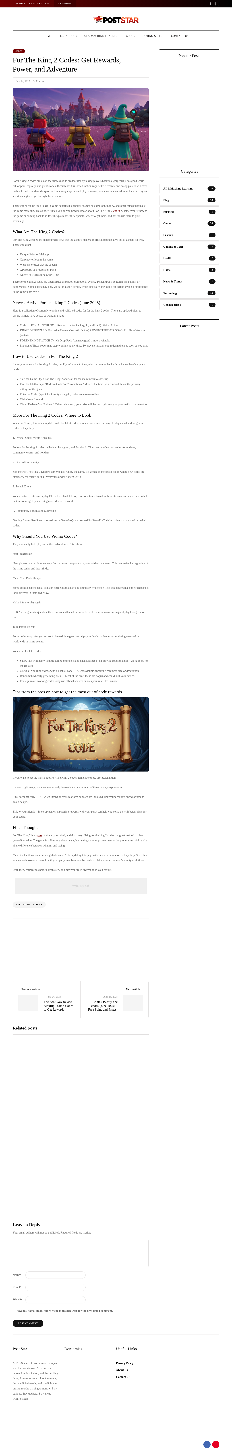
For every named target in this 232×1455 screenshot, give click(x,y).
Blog (168, 470)
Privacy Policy (125, 1363)
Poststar (40, 81)
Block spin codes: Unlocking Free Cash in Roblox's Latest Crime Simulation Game (111, 1131)
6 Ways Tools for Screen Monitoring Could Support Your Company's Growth (204, 120)
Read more (89, 1103)
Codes (130, 36)
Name (17, 1274)
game (39, 835)
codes (116, 210)
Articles (42, 951)
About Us (122, 1369)
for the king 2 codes (29, 904)
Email (17, 1287)
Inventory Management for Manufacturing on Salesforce (188, 410)
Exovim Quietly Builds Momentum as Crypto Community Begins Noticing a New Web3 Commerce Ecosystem (188, 498)
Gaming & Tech (153, 36)
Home (48, 36)
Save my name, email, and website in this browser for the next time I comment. (65, 1310)
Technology (67, 36)
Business (171, 389)
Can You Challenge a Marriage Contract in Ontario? (173, 118)
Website (17, 1299)
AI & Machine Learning (101, 36)
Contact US (180, 36)
